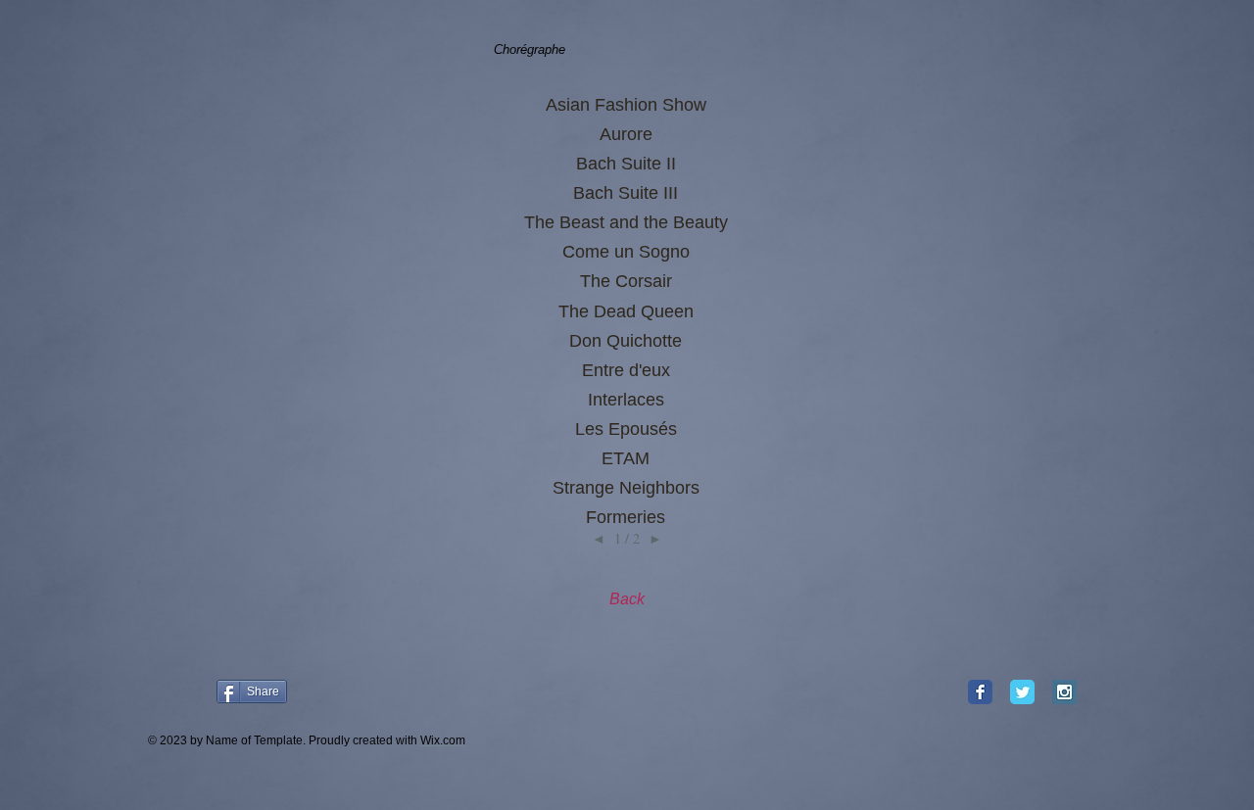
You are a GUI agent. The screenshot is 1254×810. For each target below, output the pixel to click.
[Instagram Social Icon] (1064, 692)
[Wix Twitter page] (1022, 692)
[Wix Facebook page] (980, 692)
